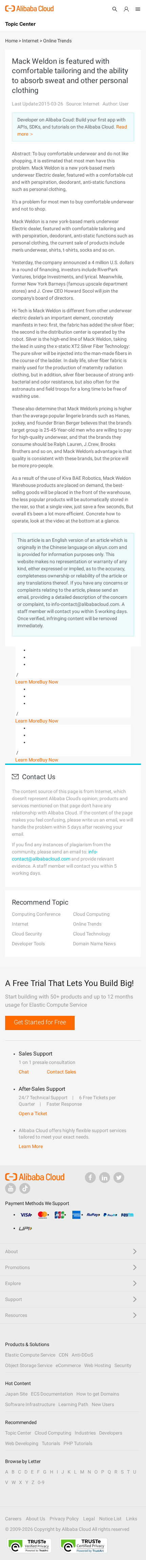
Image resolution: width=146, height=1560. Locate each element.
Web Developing (21, 1443)
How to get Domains (97, 1394)
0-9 (41, 1482)
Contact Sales (61, 1071)
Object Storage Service (28, 1365)
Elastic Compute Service (30, 1355)
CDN (63, 1355)
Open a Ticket (33, 1113)
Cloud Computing (91, 914)
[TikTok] (24, 1188)
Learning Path (73, 1404)
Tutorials (51, 1443)
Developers (110, 1433)
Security (122, 1365)
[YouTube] (10, 1188)
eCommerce (68, 1365)
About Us (35, 1518)
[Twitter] (118, 1177)
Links (131, 1518)
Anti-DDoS (82, 1355)
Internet (20, 924)
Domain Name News (94, 943)
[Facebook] (90, 1177)
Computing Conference (36, 914)
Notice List (110, 1518)
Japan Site (16, 1394)
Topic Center (18, 1433)
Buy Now (48, 682)
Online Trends (87, 924)
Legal (89, 1518)
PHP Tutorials (77, 1443)
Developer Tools (28, 943)
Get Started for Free (40, 1022)
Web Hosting (97, 1365)
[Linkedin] (104, 1177)
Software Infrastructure (30, 1404)
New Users (103, 1404)
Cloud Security (27, 933)
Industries (85, 1433)
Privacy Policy (64, 1518)
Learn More (27, 682)
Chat (24, 1071)
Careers (13, 1518)
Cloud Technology (91, 933)
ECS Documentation (52, 1394)
